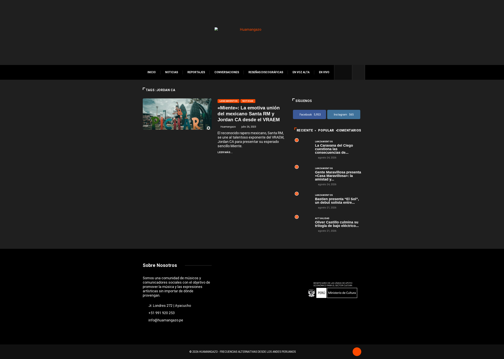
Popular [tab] (326, 130)
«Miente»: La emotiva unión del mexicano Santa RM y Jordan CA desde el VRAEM (249, 113)
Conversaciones (226, 72)
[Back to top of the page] (357, 352)
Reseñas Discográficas (265, 72)
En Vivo (324, 72)
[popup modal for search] (358, 72)
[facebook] (340, 72)
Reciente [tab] (305, 130)
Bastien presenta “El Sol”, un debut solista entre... (337, 200)
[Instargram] (346, 72)
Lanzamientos (228, 101)
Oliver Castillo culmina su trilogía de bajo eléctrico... (337, 224)
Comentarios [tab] (349, 130)
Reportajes (196, 72)
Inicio (151, 72)
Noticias (171, 72)
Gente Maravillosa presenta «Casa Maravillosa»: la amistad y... (338, 175)
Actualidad (322, 218)
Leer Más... (225, 152)
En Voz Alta (301, 72)
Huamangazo (228, 126)
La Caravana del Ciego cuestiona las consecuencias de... (334, 149)
